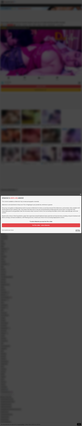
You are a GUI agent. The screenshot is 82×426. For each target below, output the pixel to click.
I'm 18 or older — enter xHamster (41, 225)
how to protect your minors (8, 230)
